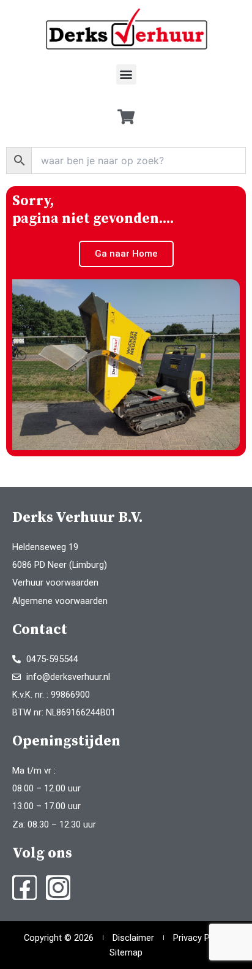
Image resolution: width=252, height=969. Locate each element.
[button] (126, 74)
